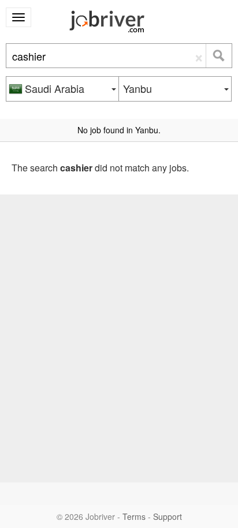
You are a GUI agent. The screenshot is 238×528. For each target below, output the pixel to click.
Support (167, 516)
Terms (134, 516)
